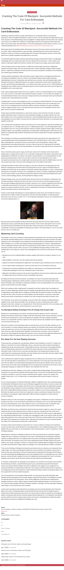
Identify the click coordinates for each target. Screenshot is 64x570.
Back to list (4, 511)
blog (2, 531)
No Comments (12, 547)
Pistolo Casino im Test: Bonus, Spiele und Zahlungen (16, 550)
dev (30, 23)
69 (2, 522)
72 (2, 525)
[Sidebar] (2, 568)
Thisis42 (23, 565)
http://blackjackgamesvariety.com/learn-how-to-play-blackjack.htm (35, 45)
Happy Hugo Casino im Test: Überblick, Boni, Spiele (15, 556)
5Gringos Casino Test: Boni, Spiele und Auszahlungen (16, 544)
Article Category (5, 528)
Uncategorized (32, 12)
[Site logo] (5, 1)
